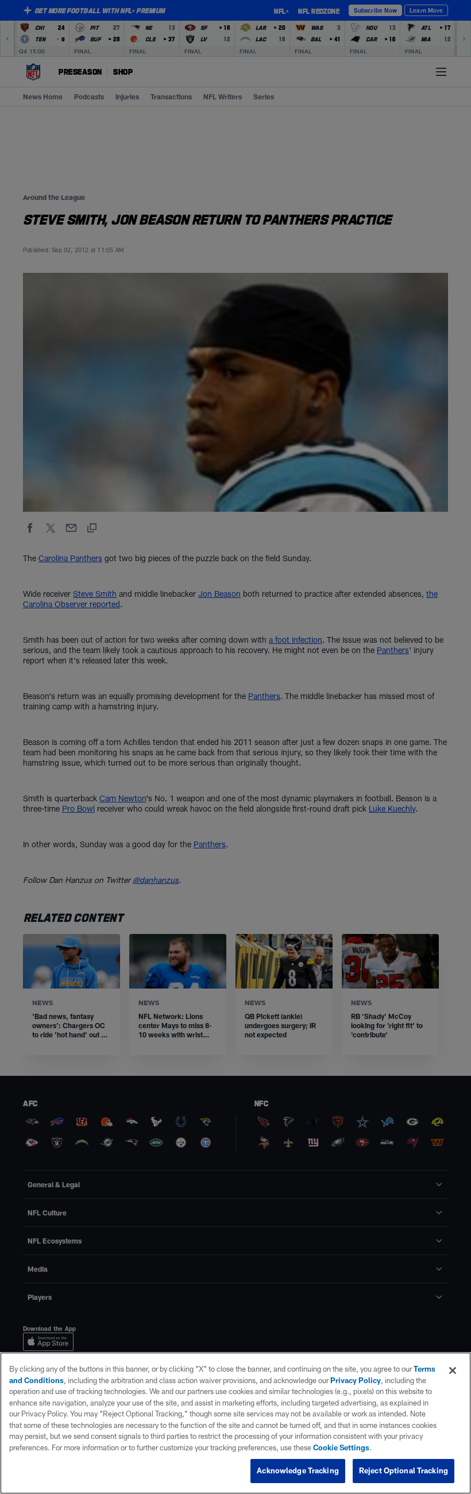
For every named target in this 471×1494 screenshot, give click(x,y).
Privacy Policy (355, 1380)
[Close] (452, 1370)
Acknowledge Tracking (298, 1470)
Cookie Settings (341, 1447)
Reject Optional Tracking (403, 1470)
